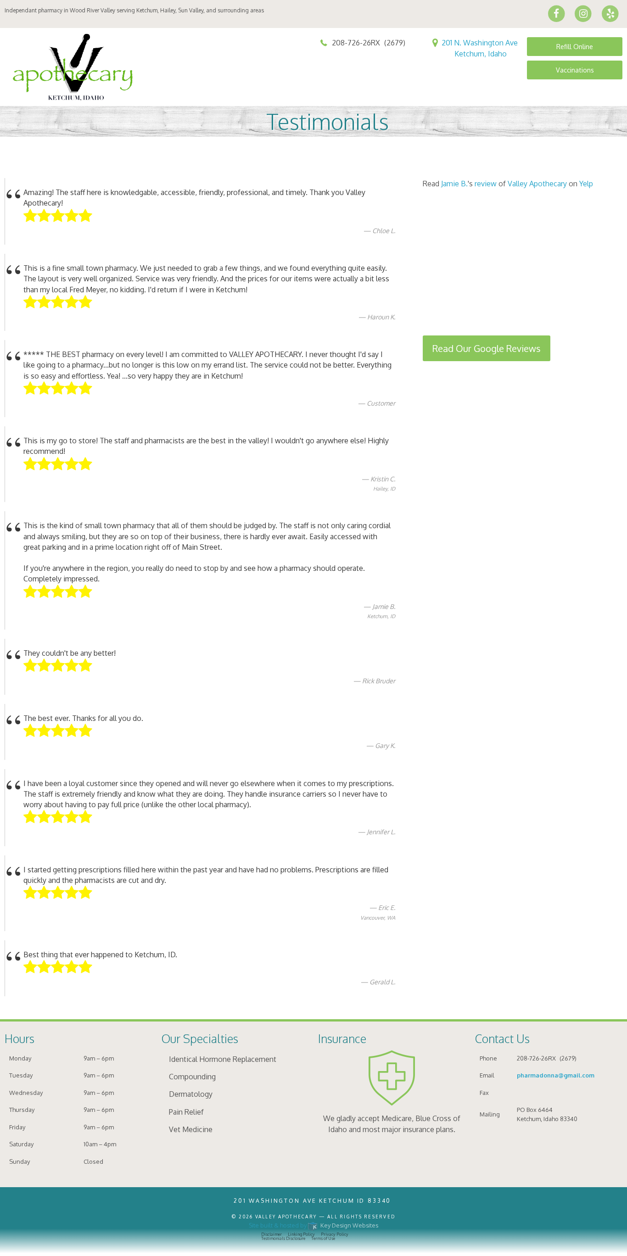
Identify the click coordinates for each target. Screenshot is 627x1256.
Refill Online (574, 46)
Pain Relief (186, 1111)
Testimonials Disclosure (283, 1238)
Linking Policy (301, 1234)
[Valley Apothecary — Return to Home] (79, 66)
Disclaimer (271, 1234)
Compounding (192, 1076)
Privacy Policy (334, 1234)
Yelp (586, 183)
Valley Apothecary (537, 183)
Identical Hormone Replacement (222, 1059)
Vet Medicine (191, 1129)
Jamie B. (454, 183)
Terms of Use (323, 1238)
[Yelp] (610, 13)
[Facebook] (556, 13)
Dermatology (191, 1094)
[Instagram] (583, 13)
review (486, 183)
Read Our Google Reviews (486, 348)
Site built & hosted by (314, 1225)
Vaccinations (575, 70)
